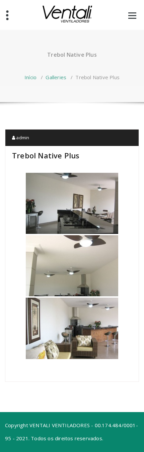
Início (30, 77)
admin (22, 138)
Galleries (56, 77)
